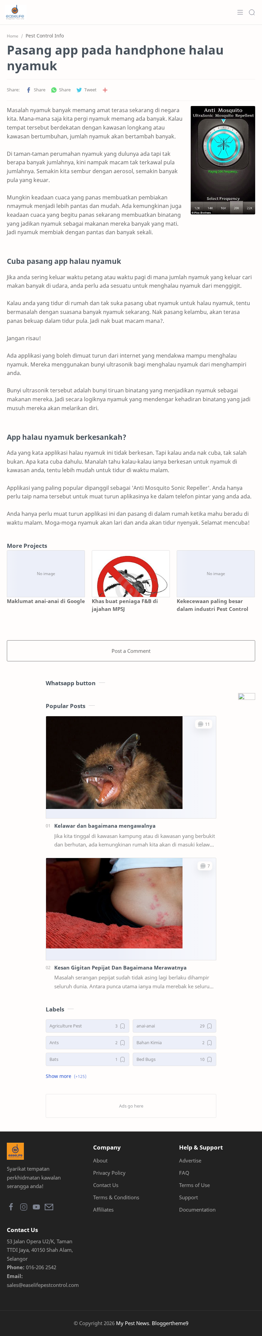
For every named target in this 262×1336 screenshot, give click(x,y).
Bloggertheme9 (170, 1323)
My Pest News (132, 1323)
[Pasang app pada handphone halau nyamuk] (223, 160)
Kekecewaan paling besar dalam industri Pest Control (212, 605)
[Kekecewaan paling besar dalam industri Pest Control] (215, 574)
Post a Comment (131, 650)
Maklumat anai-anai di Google (46, 601)
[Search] (252, 12)
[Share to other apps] (105, 90)
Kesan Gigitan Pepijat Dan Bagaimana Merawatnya (120, 967)
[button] (35, 90)
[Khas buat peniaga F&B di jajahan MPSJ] (131, 574)
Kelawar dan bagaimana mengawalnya (105, 825)
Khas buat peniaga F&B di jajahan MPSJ (125, 605)
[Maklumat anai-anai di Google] (46, 574)
